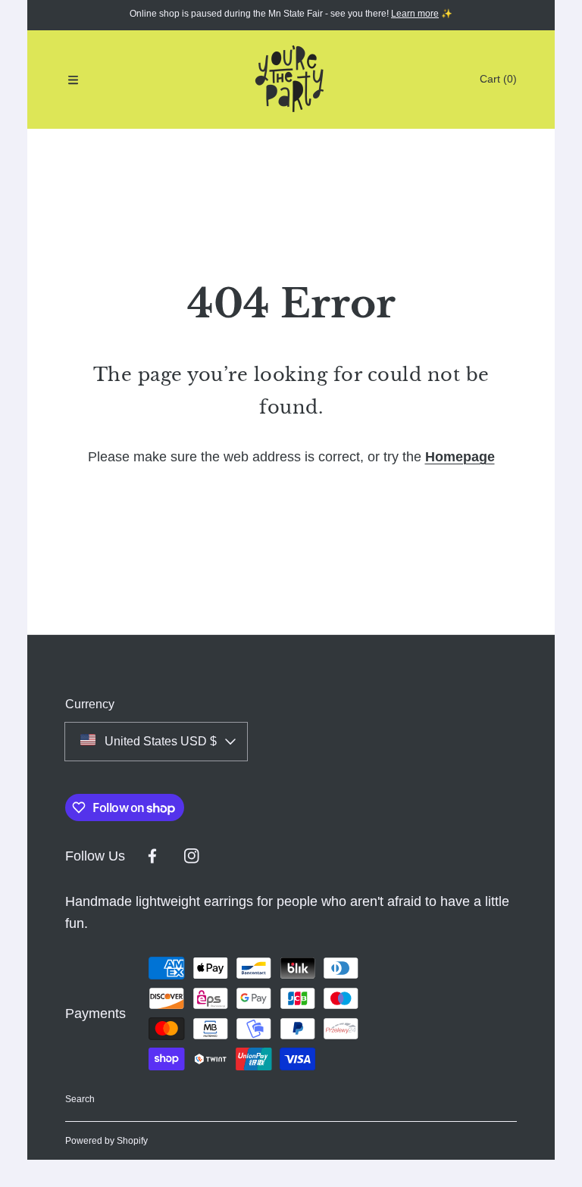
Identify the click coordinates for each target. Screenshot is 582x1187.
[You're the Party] (291, 79)
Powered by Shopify (106, 1140)
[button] (72, 79)
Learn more (415, 13)
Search (80, 1099)
